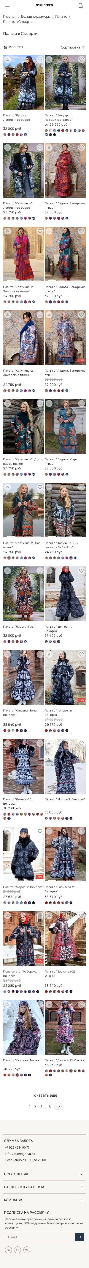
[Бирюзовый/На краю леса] (58, 130)
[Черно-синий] (66, 218)
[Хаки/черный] (29, 218)
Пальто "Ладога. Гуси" (19, 627)
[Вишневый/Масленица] (62, 130)
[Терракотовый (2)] (21, 991)
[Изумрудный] (21, 814)
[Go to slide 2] (19, 107)
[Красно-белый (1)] (25, 814)
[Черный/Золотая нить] (33, 991)
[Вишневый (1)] (17, 134)
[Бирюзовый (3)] (13, 134)
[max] (17, 1249)
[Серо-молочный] (9, 991)
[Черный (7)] (33, 301)
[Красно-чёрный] (29, 814)
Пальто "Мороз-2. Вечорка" (23, 887)
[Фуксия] (25, 218)
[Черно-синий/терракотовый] (21, 134)
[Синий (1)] (79, 130)
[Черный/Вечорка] (66, 991)
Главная (9, 16)
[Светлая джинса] (71, 130)
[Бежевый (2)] (4, 134)
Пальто (61, 16)
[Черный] (54, 134)
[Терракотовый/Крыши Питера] (4, 818)
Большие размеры (36, 16)
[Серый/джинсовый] (13, 730)
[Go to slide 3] (28, 107)
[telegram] (8, 1249)
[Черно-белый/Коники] (58, 730)
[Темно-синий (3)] (17, 991)
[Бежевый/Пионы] (50, 130)
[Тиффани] (21, 218)
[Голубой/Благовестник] (13, 814)
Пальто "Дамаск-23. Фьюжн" (65, 1060)
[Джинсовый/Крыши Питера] (17, 814)
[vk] (26, 1249)
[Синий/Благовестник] (50, 641)
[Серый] (75, 130)
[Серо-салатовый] (9, 730)
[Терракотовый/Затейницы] (83, 130)
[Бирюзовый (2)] (9, 134)
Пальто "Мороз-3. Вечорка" (65, 799)
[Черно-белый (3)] (25, 991)
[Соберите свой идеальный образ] (7, 59)
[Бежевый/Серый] (54, 130)
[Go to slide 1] (11, 107)
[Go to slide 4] (36, 107)
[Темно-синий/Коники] (21, 1075)
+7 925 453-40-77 (17, 1147)
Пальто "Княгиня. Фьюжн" (22, 1060)
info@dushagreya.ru (20, 1154)
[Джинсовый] (13, 218)
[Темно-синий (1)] (17, 218)
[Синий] (17, 730)
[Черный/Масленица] (50, 134)
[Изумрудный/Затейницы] (66, 130)
